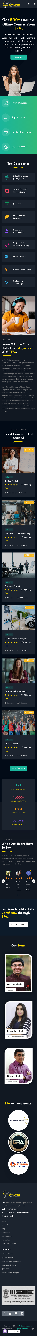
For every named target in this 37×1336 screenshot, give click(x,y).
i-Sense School (7, 1254)
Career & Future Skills (22, 270)
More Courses (17, 768)
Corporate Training (9, 1265)
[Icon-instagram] (10, 1313)
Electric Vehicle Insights (10, 1272)
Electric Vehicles (19, 257)
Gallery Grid (6, 1240)
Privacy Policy (7, 1236)
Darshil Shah (14, 985)
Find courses (17, 57)
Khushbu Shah (15, 1031)
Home (4, 1221)
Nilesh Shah (14, 1076)
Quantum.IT (6, 1269)
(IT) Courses (18, 204)
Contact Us (6, 1232)
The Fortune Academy (24, 1326)
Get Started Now (17, 924)
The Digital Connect (20, 1329)
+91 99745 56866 (12, 1209)
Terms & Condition (9, 1244)
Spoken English (7, 1257)
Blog (3, 1229)
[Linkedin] (21, 1313)
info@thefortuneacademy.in (18, 1212)
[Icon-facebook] (4, 1313)
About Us (5, 1225)
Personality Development (11, 1261)
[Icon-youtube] (16, 1313)
